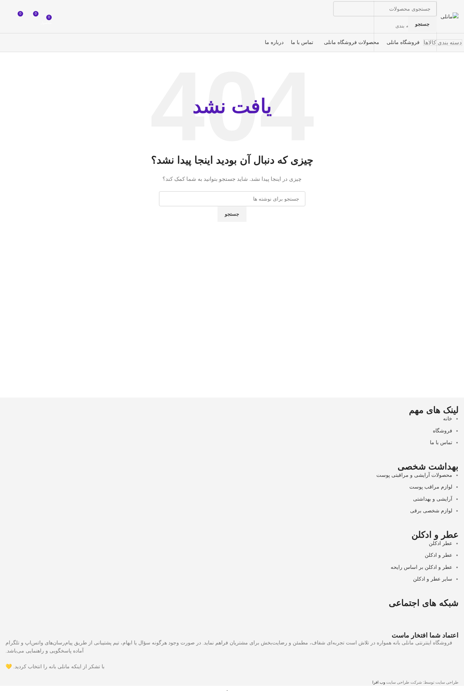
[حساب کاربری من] (8, 16)
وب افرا (378, 682)
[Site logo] (449, 16)
